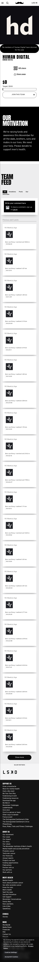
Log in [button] (34, 3)
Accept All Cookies (11, 957)
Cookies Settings (11, 952)
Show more (19, 757)
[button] (2, 3)
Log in (15, 210)
